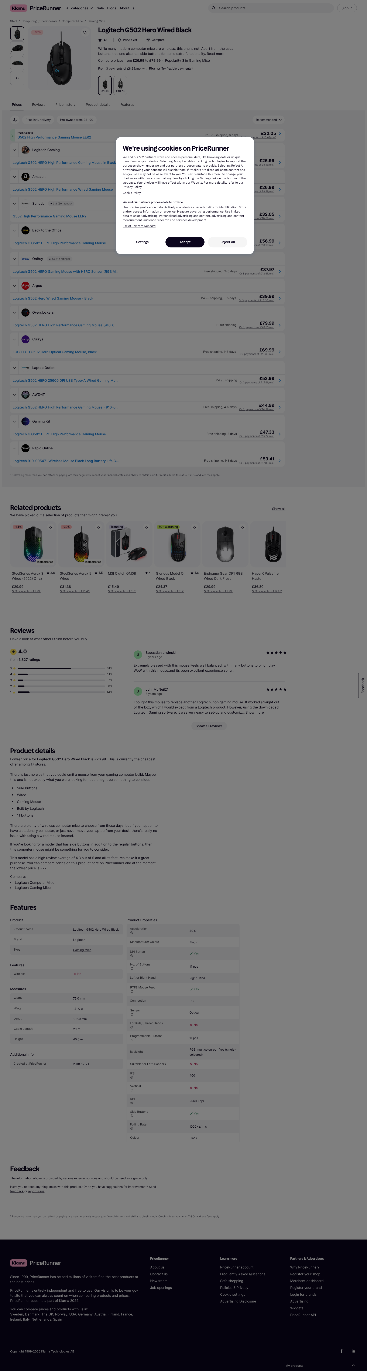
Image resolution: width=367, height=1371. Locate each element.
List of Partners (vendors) (139, 226)
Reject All (227, 242)
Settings (142, 242)
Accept (185, 242)
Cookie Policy (132, 193)
